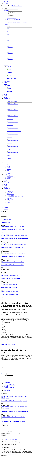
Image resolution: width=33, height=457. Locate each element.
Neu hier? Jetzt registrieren (13, 19)
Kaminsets (9, 192)
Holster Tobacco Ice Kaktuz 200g (9, 294)
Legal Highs (7, 81)
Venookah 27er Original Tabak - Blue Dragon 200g (14, 401)
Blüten (8, 166)
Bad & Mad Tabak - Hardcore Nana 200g (11, 278)
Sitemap (6, 386)
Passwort (3, 433)
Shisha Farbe (10, 198)
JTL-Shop (12, 447)
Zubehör (9, 173)
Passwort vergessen (11, 18)
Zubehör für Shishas (9, 99)
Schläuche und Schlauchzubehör (15, 196)
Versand (6, 2)
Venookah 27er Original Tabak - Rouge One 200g (13, 247)
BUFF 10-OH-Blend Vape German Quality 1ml (13, 421)
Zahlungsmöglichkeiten (9, 385)
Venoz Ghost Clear (5, 222)
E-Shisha (6, 65)
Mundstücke (7, 98)
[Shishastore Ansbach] (16, 6)
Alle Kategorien (7, 158)
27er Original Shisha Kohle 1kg (9, 287)
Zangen (8, 202)
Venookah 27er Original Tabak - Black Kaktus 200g (14, 238)
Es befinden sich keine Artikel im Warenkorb (17, 22)
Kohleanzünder (10, 194)
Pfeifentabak (10, 182)
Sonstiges (9, 201)
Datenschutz (7, 382)
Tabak (5, 84)
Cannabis (6, 24)
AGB (5, 383)
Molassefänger (10, 195)
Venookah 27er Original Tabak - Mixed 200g (12, 265)
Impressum (6, 389)
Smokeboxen (10, 199)
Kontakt (6, 3)
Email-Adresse (4, 432)
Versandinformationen (9, 387)
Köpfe (5, 97)
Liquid (5, 82)
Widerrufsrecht (7, 390)
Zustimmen (3, 455)
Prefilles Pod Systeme (12, 177)
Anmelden (11, 15)
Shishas (5, 94)
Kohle (5, 95)
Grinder (9, 169)
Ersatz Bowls (10, 191)
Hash (8, 170)
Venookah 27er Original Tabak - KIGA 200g (12, 229)
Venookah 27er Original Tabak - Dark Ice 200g (13, 256)
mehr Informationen (12, 454)
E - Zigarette (10, 176)
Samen (8, 171)
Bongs (8, 167)
